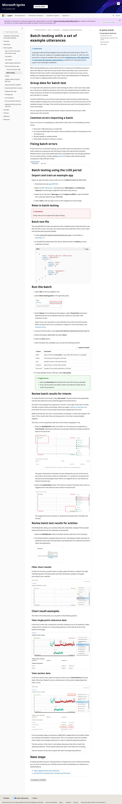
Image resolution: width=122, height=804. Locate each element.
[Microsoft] (3, 15)
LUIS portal (48, 188)
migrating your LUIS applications (77, 58)
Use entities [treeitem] (8, 60)
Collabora (68, 802)
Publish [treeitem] (7, 76)
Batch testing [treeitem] (10, 73)
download (38, 238)
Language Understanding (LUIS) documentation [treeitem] (11, 37)
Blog (60, 802)
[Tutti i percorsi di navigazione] (31, 29)
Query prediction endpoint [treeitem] (13, 85)
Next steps (103, 44)
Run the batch (104, 42)
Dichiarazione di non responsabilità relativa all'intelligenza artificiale (22, 802)
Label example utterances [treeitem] (12, 63)
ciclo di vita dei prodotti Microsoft (66, 21)
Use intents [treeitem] (8, 56)
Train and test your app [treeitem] (13, 69)
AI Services (56, 30)
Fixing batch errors (106, 35)
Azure (49, 30)
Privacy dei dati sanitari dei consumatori (93, 802)
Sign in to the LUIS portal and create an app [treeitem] (12, 52)
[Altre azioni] (90, 29)
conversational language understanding (48, 60)
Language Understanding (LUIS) (71, 30)
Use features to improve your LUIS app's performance (52, 773)
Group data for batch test (108, 33)
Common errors (40, 327)
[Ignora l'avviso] (118, 3)
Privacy (75, 802)
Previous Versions (40, 30)
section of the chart (77, 407)
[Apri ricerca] (113, 15)
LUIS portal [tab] (35, 163)
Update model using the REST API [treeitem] (12, 80)
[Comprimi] (22, 28)
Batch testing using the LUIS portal (109, 38)
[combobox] (12, 31)
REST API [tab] (43, 163)
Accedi (118, 15)
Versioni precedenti (51, 802)
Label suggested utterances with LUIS (46, 771)
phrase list (62, 156)
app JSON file (53, 184)
